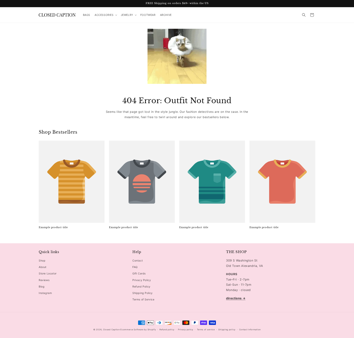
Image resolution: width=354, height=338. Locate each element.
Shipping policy (226, 329)
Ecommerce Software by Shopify (138, 329)
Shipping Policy (142, 293)
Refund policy (166, 329)
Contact (137, 260)
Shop (42, 260)
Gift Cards (139, 273)
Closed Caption (111, 329)
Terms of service (206, 329)
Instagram (45, 293)
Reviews (44, 280)
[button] (105, 15)
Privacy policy (185, 329)
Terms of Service (143, 299)
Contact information (250, 329)
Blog (41, 286)
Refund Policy (141, 286)
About (42, 267)
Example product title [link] (53, 227)
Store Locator (48, 273)
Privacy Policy (141, 280)
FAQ (135, 267)
